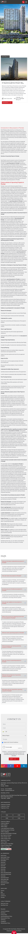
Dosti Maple (3, 867)
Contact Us (3, 895)
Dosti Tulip (3, 870)
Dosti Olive (3, 869)
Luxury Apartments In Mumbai (7, 828)
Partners (3, 893)
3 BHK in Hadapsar (5, 831)
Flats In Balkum (4, 824)
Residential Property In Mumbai (7, 830)
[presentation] (12, 111)
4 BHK (19, 818)
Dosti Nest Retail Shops (6, 874)
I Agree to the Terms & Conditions (11, 742)
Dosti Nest (3, 862)
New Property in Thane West (7, 843)
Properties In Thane (5, 806)
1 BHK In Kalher (4, 826)
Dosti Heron (3, 864)
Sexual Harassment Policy (6, 916)
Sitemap (2, 897)
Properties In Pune (5, 807)
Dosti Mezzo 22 (4, 881)
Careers (2, 890)
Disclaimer (3, 912)
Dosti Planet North (5, 877)
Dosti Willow (3, 860)
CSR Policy (3, 919)
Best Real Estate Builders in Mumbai (8, 833)
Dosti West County (5, 858)
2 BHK (19, 815)
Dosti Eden (3, 875)
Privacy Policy (4, 914)
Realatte (19, 930)
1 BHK (7, 815)
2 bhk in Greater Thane (6, 838)
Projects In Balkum (5, 823)
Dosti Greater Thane (5, 857)
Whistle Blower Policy (5, 923)
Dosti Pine (3, 865)
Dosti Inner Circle (4, 903)
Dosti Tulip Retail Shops (6, 872)
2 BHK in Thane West (5, 847)
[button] (3, 731)
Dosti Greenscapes (5, 882)
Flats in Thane (4, 841)
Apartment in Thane (5, 840)
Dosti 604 (3, 884)
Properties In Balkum (5, 821)
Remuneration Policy (5, 918)
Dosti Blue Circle (4, 905)
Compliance (3, 921)
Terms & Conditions (5, 911)
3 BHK (7, 818)
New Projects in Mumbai (6, 835)
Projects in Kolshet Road (6, 845)
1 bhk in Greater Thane (5, 836)
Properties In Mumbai (5, 804)
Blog (2, 892)
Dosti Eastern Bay (4, 879)
